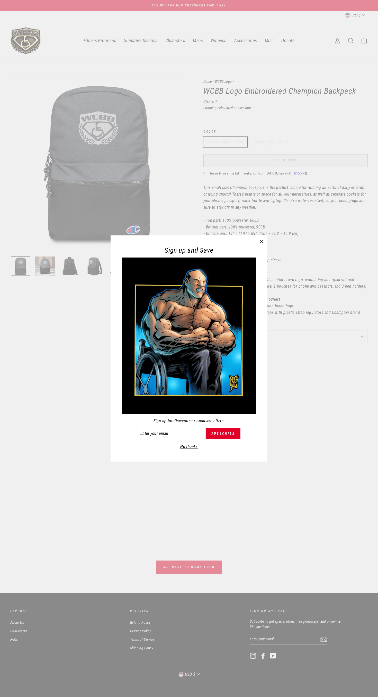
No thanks (189, 446)
